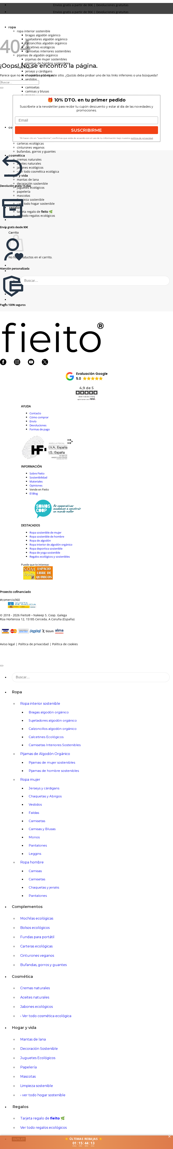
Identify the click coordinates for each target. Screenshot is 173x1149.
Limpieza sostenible (30, 200)
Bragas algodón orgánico (42, 35)
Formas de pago (40, 429)
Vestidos (31, 79)
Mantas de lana (28, 179)
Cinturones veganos (31, 147)
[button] (10, 300)
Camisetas (32, 87)
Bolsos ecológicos (35, 928)
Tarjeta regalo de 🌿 (35, 212)
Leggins (35, 854)
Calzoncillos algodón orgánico (46, 43)
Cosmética (22, 976)
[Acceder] (10, 265)
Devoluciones (38, 425)
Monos (34, 837)
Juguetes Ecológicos (37, 1058)
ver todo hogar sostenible (36, 204)
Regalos (20, 1106)
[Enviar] (160, 280)
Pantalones (38, 845)
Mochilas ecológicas (36, 918)
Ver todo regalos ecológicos (36, 216)
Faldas (34, 813)
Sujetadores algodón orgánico (46, 39)
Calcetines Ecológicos (40, 47)
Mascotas (23, 196)
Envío (33, 421)
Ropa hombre (32, 862)
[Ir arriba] (1, 665)
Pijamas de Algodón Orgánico (37, 55)
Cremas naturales (29, 159)
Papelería (23, 192)
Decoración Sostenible (32, 184)
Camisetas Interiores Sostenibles (48, 51)
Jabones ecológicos (30, 167)
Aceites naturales (29, 163)
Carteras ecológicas (30, 143)
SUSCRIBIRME (86, 130)
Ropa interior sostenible (33, 31)
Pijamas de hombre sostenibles (54, 771)
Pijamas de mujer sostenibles (46, 59)
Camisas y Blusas (37, 91)
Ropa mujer (30, 780)
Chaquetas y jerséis (44, 887)
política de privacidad (142, 138)
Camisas (35, 871)
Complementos (27, 906)
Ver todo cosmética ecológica (38, 171)
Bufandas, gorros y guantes (36, 151)
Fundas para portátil (37, 937)
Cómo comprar (39, 417)
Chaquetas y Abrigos (45, 796)
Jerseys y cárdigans (38, 71)
